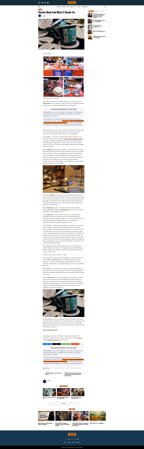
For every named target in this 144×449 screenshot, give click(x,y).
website (79, 338)
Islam (68, 6)
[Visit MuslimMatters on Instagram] (75, 439)
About (65, 442)
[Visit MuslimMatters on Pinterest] (72, 439)
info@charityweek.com (53, 339)
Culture (78, 6)
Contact (68, 442)
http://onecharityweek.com (50, 330)
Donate (64, 6)
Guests (44, 16)
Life (75, 6)
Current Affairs (85, 6)
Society (71, 6)
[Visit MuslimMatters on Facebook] (66, 439)
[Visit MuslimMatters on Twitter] (69, 439)
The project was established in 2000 (73, 138)
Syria (49, 369)
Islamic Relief (65, 209)
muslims (45, 369)
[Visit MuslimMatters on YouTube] (78, 439)
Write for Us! (59, 6)
